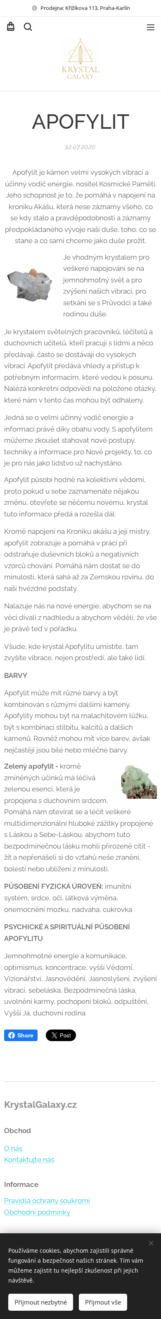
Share (25, 1035)
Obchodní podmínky (37, 1212)
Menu (150, 27)
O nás (13, 1148)
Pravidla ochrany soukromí (47, 1200)
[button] (27, 27)
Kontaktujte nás (29, 1159)
